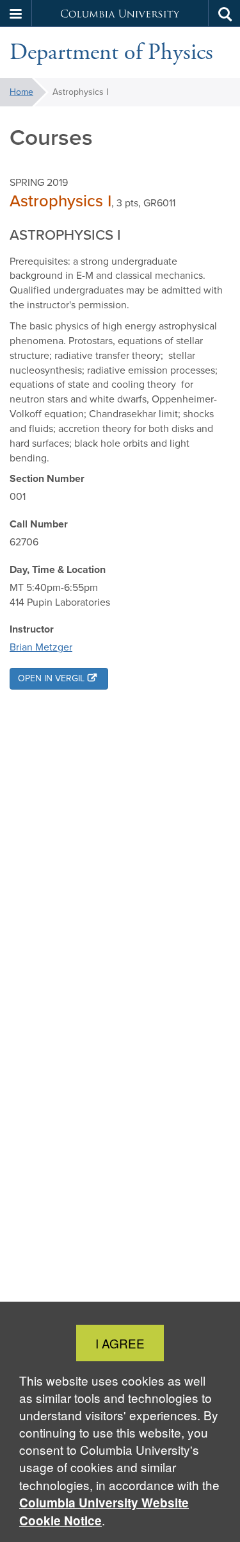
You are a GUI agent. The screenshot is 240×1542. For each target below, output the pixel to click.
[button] (16, 13)
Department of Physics (111, 52)
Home (21, 92)
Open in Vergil (51, 678)
